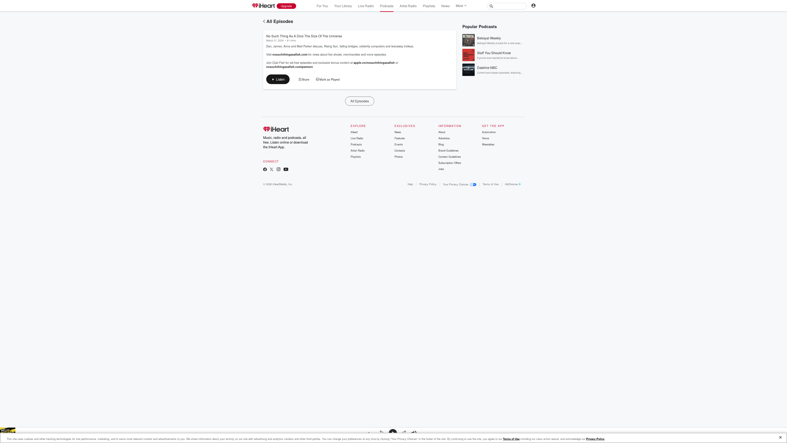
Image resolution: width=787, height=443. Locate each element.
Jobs (441, 169)
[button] (278, 79)
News (445, 5)
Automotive (489, 132)
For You (322, 5)
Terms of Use (491, 184)
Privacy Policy (428, 184)
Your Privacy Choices (456, 184)
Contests (400, 150)
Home (485, 138)
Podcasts (387, 5)
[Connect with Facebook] (265, 169)
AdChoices (511, 184)
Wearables (488, 144)
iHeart (354, 132)
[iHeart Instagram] (278, 169)
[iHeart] (263, 6)
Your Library (343, 5)
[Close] (780, 437)
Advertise (444, 138)
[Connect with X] (271, 169)
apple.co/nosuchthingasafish (374, 63)
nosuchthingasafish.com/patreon (289, 67)
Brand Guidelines (448, 150)
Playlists (429, 5)
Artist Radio (408, 5)
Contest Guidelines (449, 157)
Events (399, 144)
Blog (441, 144)
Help (410, 184)
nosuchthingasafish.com (289, 54)
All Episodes (279, 21)
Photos (399, 157)
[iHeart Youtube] (285, 169)
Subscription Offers (449, 163)
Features (400, 138)
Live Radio (366, 5)
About (441, 132)
